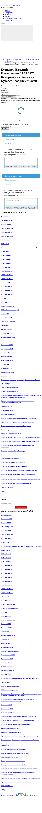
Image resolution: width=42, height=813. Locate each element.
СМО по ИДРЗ (5, 298)
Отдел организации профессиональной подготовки (16, 426)
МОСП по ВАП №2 (6, 232)
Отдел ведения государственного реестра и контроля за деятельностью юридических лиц (17, 401)
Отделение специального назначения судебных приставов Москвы (21, 248)
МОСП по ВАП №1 (6, 240)
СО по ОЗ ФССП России (8, 321)
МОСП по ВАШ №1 (7, 294)
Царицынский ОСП (6, 368)
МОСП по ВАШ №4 (7, 283)
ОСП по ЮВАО (5, 251)
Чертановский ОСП (7, 360)
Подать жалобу (21, 507)
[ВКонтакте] (19, 794)
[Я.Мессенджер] (16, 794)
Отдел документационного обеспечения (13, 462)
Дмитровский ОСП (6, 329)
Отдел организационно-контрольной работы (14, 466)
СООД (3, 491)
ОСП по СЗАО (5, 244)
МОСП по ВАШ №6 (7, 275)
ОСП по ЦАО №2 (6, 259)
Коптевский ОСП (6, 325)
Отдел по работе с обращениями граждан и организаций (17, 422)
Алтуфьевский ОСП (7, 349)
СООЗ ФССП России (7, 487)
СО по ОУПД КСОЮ (7, 228)
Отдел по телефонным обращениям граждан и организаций (18, 418)
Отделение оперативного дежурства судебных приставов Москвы (20, 380)
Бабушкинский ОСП (7, 345)
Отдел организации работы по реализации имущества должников (20, 479)
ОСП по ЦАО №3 (6, 255)
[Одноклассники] (21, 794)
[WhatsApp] (25, 794)
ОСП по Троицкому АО (8, 306)
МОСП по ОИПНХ (6, 317)
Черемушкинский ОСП (8, 337)
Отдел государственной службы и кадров (13, 451)
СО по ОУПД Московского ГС (10, 387)
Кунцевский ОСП (6, 224)
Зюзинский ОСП (5, 341)
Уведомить (5, 128)
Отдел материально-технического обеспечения (15, 454)
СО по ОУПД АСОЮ (7, 236)
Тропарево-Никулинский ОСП (10, 352)
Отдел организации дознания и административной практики (19, 470)
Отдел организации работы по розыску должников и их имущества (21, 437)
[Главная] (20, 57)
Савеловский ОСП (6, 333)
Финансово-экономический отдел (11, 433)
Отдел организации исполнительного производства (16, 483)
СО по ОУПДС (5, 384)
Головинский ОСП (6, 406)
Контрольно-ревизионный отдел (10, 430)
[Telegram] (23, 794)
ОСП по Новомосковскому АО (10, 310)
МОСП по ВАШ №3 (7, 286)
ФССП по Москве (7, 795)
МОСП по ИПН (5, 302)
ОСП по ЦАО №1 (6, 263)
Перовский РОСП (6, 376)
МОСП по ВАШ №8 (7, 267)
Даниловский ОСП (6, 216)
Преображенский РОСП (8, 414)
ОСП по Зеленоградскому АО (9, 391)
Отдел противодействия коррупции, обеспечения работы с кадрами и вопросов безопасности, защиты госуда (21, 396)
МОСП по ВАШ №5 (7, 279)
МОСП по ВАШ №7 (7, 271)
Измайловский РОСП (7, 372)
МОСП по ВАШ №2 (7, 290)
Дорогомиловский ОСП (8, 356)
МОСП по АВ (5, 314)
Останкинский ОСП (7, 410)
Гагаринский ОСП (6, 220)
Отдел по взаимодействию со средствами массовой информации (20, 441)
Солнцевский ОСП (6, 364)
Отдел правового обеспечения (10, 458)
